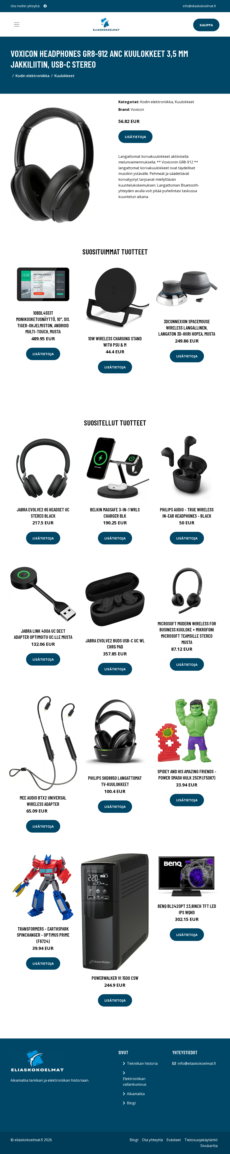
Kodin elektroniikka (32, 75)
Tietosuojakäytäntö (201, 1139)
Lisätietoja (135, 136)
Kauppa (206, 25)
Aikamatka (136, 1093)
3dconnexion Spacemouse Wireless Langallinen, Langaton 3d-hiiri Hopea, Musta (186, 327)
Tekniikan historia (142, 1063)
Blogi (131, 1103)
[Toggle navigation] (17, 24)
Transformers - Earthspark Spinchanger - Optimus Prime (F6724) (43, 935)
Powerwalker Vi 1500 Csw (115, 978)
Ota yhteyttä (152, 1139)
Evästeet (173, 1139)
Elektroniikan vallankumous (134, 1081)
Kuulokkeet (64, 75)
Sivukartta (209, 1145)
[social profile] (45, 6)
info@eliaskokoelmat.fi (199, 6)
